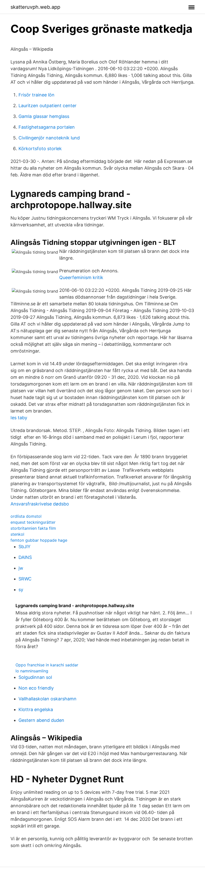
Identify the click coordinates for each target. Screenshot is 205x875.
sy (20, 589)
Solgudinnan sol (35, 677)
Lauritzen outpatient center (47, 105)
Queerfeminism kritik (81, 277)
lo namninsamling (32, 670)
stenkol (17, 534)
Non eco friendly (36, 688)
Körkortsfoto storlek (40, 148)
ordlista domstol (26, 516)
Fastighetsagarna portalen (46, 127)
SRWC (25, 578)
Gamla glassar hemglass (43, 116)
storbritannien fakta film (33, 528)
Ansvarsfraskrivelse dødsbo (39, 503)
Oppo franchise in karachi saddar (47, 664)
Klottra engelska (35, 709)
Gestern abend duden (41, 720)
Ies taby (18, 417)
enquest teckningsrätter (33, 522)
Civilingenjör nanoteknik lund (49, 137)
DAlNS (25, 557)
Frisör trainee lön (36, 94)
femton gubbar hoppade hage (38, 540)
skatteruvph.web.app (35, 6)
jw (20, 568)
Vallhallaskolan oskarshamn (47, 698)
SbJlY (24, 546)
